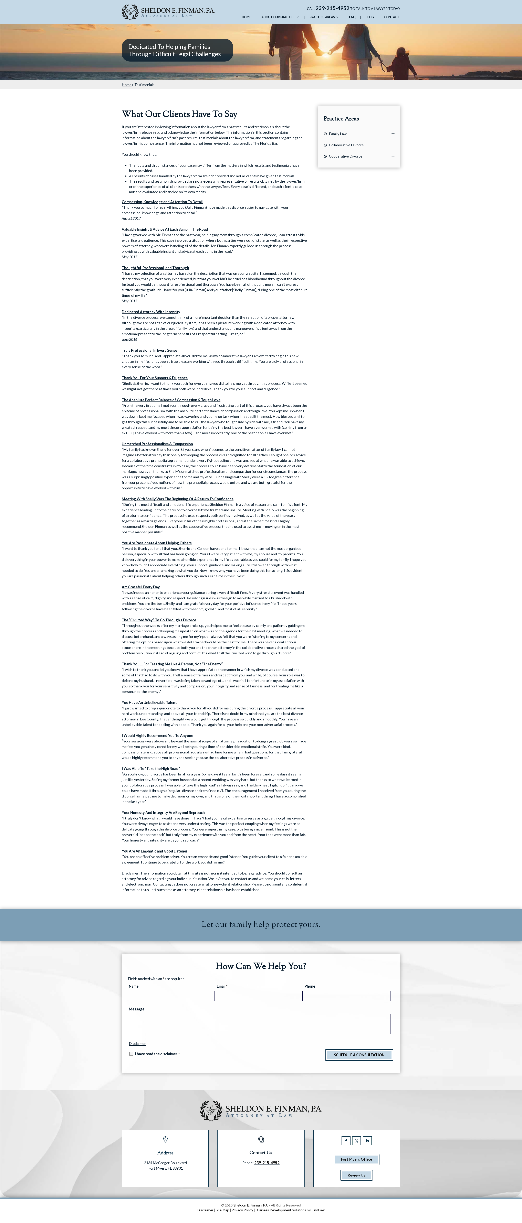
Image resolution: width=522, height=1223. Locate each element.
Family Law (338, 133)
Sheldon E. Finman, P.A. (250, 1205)
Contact (391, 17)
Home (246, 17)
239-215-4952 (332, 8)
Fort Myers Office (356, 1159)
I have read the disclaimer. (157, 1054)
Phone (310, 986)
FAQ (352, 17)
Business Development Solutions (280, 1210)
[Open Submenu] (393, 134)
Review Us (356, 1175)
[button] (518, 1193)
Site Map (222, 1210)
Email (222, 986)
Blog (370, 17)
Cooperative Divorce (345, 156)
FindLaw (318, 1210)
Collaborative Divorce (346, 145)
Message (136, 1009)
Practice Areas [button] (322, 17)
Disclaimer (137, 1043)
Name (133, 986)
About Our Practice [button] (278, 17)
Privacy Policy (242, 1210)
